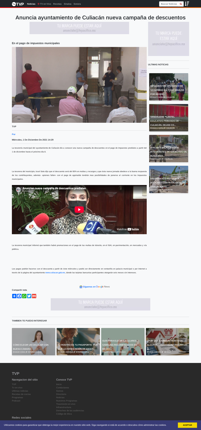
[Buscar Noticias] (181, 4)
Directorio (61, 394)
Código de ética (64, 414)
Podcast (16, 401)
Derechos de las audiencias (70, 410)
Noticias (31, 4)
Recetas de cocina (21, 394)
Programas (17, 397)
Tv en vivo (17, 387)
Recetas (57, 4)
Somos (59, 391)
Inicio (59, 384)
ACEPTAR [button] (187, 425)
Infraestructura (63, 407)
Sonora (77, 4)
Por (13, 134)
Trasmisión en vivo (65, 404)
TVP (14, 384)
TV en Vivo (45, 4)
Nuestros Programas (66, 401)
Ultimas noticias (20, 391)
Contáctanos (62, 387)
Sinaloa (67, 4)
